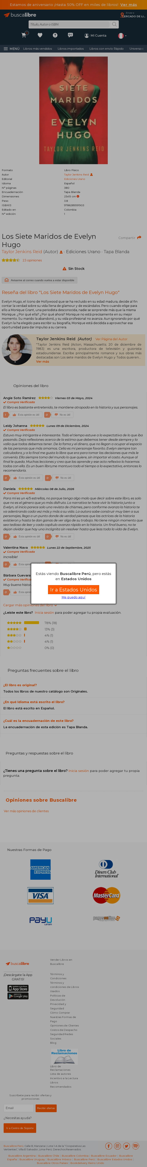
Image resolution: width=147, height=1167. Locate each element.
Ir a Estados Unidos (73, 590)
